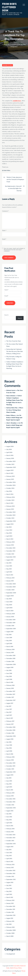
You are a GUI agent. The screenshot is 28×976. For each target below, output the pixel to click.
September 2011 (10, 915)
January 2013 (10, 867)
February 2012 (10, 900)
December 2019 (10, 619)
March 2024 (9, 494)
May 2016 (9, 748)
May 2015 (9, 784)
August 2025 (10, 470)
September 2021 (11, 557)
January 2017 (10, 724)
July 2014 (8, 813)
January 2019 (10, 652)
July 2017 (8, 706)
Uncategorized (10, 954)
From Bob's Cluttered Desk (9, 7)
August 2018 (9, 667)
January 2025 (10, 479)
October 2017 (10, 697)
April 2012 (9, 894)
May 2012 (9, 891)
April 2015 (9, 787)
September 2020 (11, 593)
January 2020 (10, 616)
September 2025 (11, 467)
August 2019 (9, 631)
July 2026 (9, 449)
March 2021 (9, 575)
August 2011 (9, 918)
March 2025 (9, 473)
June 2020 (9, 601)
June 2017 (9, 709)
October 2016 (10, 733)
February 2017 (10, 721)
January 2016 (10, 760)
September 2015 (11, 772)
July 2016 (8, 742)
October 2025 (10, 464)
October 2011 (10, 912)
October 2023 (10, 500)
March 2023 (9, 503)
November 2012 (10, 873)
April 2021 (9, 572)
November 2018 (10, 658)
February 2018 (10, 685)
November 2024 (10, 485)
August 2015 (9, 775)
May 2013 (9, 855)
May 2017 (9, 712)
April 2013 (9, 858)
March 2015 (9, 790)
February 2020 (10, 613)
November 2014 (10, 802)
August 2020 (10, 595)
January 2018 (10, 688)
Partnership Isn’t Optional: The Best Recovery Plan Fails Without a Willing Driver (14, 351)
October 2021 (10, 554)
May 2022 (9, 533)
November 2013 (10, 837)
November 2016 (10, 730)
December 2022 (11, 512)
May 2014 (9, 819)
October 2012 (10, 876)
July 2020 (9, 598)
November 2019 (10, 622)
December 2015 (10, 763)
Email (4, 239)
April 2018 (9, 679)
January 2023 (10, 509)
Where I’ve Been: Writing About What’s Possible (14, 410)
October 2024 (10, 488)
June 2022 (9, 530)
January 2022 (10, 545)
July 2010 (9, 924)
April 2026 (9, 452)
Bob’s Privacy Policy (16, 968)
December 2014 (10, 799)
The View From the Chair (13, 341)
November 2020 (11, 587)
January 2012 (10, 903)
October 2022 (10, 518)
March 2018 (9, 682)
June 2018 (9, 673)
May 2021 (9, 569)
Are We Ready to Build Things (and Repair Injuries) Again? (14, 418)
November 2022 (10, 515)
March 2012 (9, 897)
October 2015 (10, 769)
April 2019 (9, 643)
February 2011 (10, 921)
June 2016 (9, 745)
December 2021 (10, 548)
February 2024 (10, 497)
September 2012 (11, 879)
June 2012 (9, 888)
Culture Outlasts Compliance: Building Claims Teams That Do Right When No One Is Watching (14, 400)
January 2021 (10, 581)
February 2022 (10, 542)
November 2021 (10, 551)
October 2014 (10, 805)
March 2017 (9, 718)
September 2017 (10, 700)
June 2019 (9, 637)
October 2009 (10, 933)
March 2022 (9, 539)
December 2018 (10, 655)
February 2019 (10, 649)
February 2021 (10, 578)
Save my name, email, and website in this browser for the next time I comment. (14, 250)
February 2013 (10, 864)
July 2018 (8, 670)
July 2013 (8, 849)
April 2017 (9, 715)
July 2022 (9, 527)
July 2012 (8, 885)
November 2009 (11, 930)
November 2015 (10, 766)
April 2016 (9, 751)
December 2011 (10, 906)
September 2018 (11, 664)
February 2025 (10, 476)
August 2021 (9, 560)
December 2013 (10, 834)
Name (4, 230)
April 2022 (9, 536)
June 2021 (9, 566)
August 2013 (9, 846)
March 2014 (9, 825)
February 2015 (10, 793)
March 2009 (9, 936)
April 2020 (9, 607)
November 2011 (10, 909)
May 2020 (9, 604)
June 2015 (9, 781)
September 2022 (11, 521)
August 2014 (9, 811)
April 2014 (9, 822)
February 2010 (10, 927)
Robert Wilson (7, 170)
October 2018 (10, 661)
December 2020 (11, 584)
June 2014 (9, 816)
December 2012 (10, 870)
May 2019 (9, 640)
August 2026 (10, 446)
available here (17, 100)
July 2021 (8, 563)
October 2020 (10, 590)
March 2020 (9, 610)
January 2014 (10, 831)
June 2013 (9, 852)
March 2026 (9, 455)
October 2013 (10, 840)
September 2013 (11, 843)
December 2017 (10, 691)
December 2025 (11, 461)
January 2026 (10, 458)
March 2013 (9, 861)
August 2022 (10, 524)
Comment (5, 211)
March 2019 (9, 646)
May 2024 (9, 491)
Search (6, 315)
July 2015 (8, 778)
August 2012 (9, 882)
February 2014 (10, 828)
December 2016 (10, 727)
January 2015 (10, 796)
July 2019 (8, 634)
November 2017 (10, 694)
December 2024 (11, 482)
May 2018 (9, 676)
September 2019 (11, 628)
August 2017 (9, 703)
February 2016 (10, 757)
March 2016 (9, 754)
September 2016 (11, 736)
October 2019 (10, 625)
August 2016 (9, 739)
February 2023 (10, 506)
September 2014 (11, 808)
